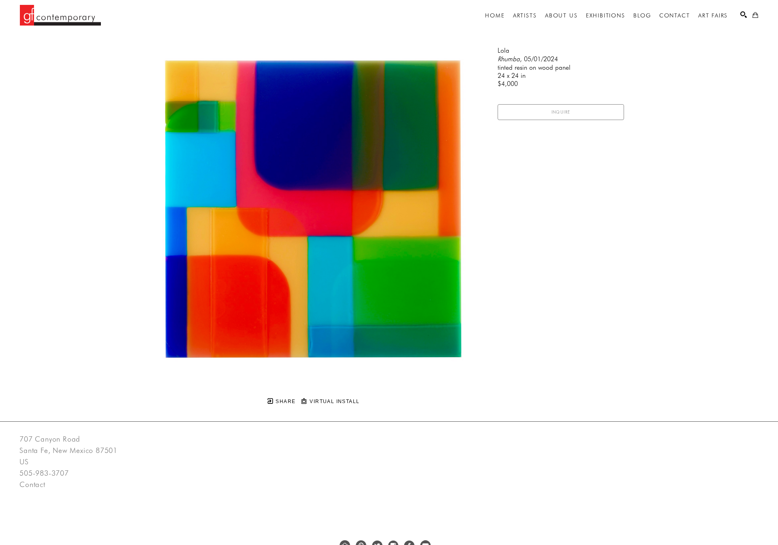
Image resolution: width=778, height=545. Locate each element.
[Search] (743, 14)
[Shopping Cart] (755, 15)
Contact (32, 484)
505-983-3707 (44, 473)
